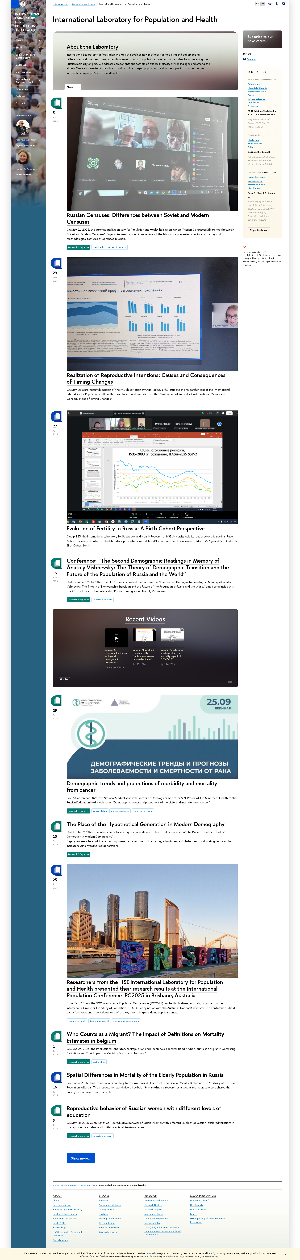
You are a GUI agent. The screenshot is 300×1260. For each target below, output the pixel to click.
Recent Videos (145, 619)
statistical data (100, 810)
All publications (258, 230)
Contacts (21, 103)
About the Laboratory (92, 46)
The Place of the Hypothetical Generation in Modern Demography (145, 824)
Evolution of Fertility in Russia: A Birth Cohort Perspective (136, 528)
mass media (99, 247)
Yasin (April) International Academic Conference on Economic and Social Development (162, 1231)
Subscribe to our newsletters (260, 38)
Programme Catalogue (110, 1205)
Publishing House (198, 1209)
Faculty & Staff (59, 1223)
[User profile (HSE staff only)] (276, 4)
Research (150, 1195)
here (148, 1253)
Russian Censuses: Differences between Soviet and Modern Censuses (138, 218)
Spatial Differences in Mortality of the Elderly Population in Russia (145, 1075)
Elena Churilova (23, 174)
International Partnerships (65, 1218)
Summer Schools (107, 1223)
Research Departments (81, 1185)
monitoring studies (120, 810)
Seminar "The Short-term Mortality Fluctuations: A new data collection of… (144, 654)
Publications (22, 89)
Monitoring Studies (153, 1214)
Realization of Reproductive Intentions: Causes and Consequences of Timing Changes (146, 378)
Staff (19, 47)
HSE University (60, 1185)
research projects (117, 247)
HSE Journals (196, 1205)
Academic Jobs (152, 1223)
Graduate (103, 1214)
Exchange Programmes (110, 1218)
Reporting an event (102, 599)
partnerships (99, 1061)
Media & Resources (203, 1195)
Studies (104, 1195)
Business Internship (108, 1232)
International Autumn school (24, 80)
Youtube (251, 58)
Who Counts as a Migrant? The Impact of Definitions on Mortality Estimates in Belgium (145, 1037)
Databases (22, 64)
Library (193, 1214)
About (19, 40)
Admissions (104, 1200)
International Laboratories (156, 1200)
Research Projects (153, 1209)
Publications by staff (199, 1200)
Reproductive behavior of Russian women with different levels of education (144, 1111)
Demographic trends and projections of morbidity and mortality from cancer (142, 786)
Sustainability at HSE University (67, 1209)
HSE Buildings (59, 1227)
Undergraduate (106, 1209)
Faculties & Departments (65, 1214)
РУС (258, 3)
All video (64, 679)
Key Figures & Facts (62, 1205)
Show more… (81, 1158)
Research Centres (153, 1205)
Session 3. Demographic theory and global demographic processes (116, 656)
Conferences (23, 71)
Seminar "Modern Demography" (25, 56)
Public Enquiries (60, 1240)
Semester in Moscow (109, 1227)
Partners (20, 96)
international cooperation (126, 1020)
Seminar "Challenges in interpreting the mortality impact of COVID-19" (172, 654)
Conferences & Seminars (156, 1218)
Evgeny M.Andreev (25, 145)
